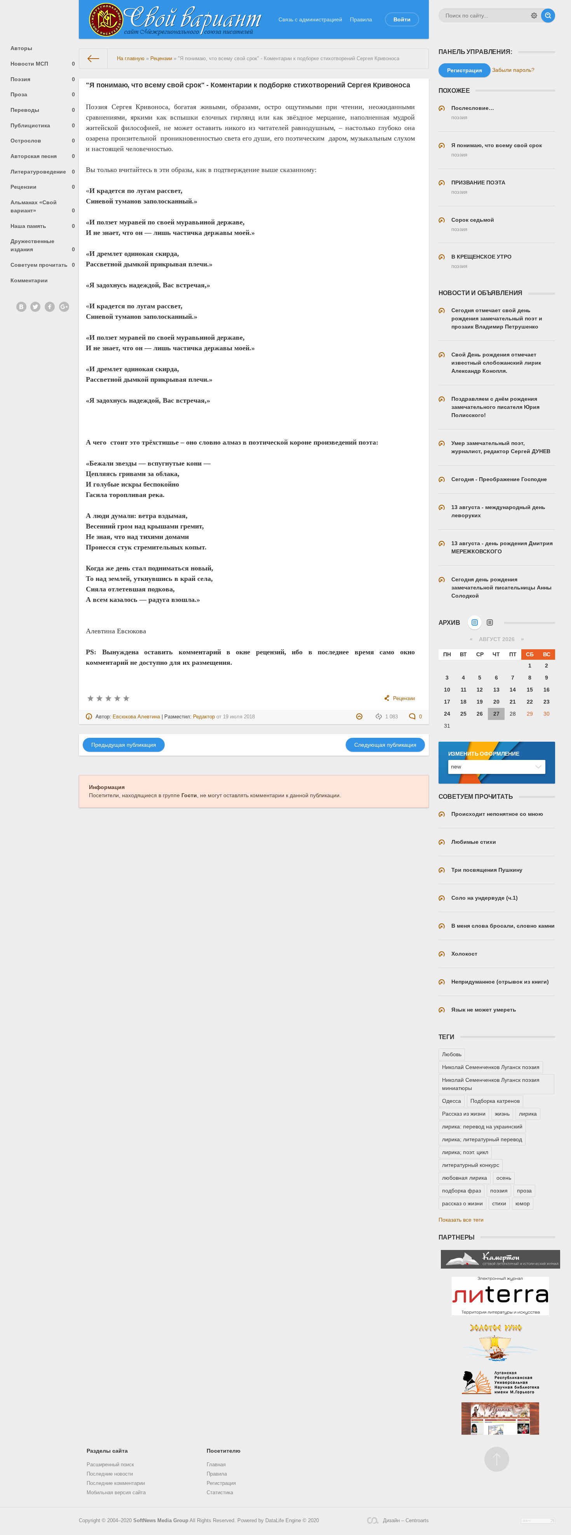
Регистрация (221, 1483)
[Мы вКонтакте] (21, 307)
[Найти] (548, 16)
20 (496, 702)
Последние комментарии (116, 1483)
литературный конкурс (470, 1165)
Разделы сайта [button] (107, 1451)
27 (496, 714)
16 (546, 690)
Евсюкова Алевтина (136, 717)
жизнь (502, 1114)
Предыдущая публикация (123, 745)
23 (546, 702)
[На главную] (93, 58)
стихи (499, 1203)
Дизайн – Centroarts (405, 1520)
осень (503, 1178)
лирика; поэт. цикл (465, 1152)
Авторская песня (42, 156)
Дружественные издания (42, 245)
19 (480, 702)
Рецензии (42, 187)
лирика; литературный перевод (482, 1139)
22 (530, 702)
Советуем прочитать (42, 265)
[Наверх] (496, 1459)
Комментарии (29, 280)
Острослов (42, 140)
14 (513, 690)
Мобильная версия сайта (116, 1492)
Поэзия (42, 79)
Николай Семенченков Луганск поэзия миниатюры (491, 1084)
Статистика (220, 1492)
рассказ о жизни (462, 1203)
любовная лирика (464, 1178)
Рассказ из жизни (464, 1114)
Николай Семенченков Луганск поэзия (491, 1067)
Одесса (451, 1101)
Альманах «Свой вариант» (42, 206)
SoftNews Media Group (160, 1520)
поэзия (499, 1190)
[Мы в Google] (64, 307)
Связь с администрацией (310, 19)
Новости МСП (42, 64)
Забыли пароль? (513, 70)
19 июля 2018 (239, 717)
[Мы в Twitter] (35, 307)
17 (447, 702)
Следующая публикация (385, 745)
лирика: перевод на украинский (482, 1126)
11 (464, 690)
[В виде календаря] (475, 622)
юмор (522, 1203)
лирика (528, 1114)
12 (480, 690)
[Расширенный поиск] (534, 16)
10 (447, 690)
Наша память (42, 226)
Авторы (21, 48)
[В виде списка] (490, 622)
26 (480, 714)
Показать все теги (461, 1220)
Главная (216, 1464)
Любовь (451, 1054)
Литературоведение (42, 172)
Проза (42, 94)
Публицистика (42, 125)
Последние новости (110, 1474)
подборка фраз (461, 1190)
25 (463, 714)
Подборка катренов (495, 1101)
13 (496, 690)
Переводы (42, 110)
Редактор (204, 717)
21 (513, 702)
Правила (361, 19)
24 (447, 714)
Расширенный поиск (110, 1464)
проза (524, 1190)
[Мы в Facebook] (50, 307)
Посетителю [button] (223, 1451)
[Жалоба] (360, 717)
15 (530, 690)
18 (463, 702)
